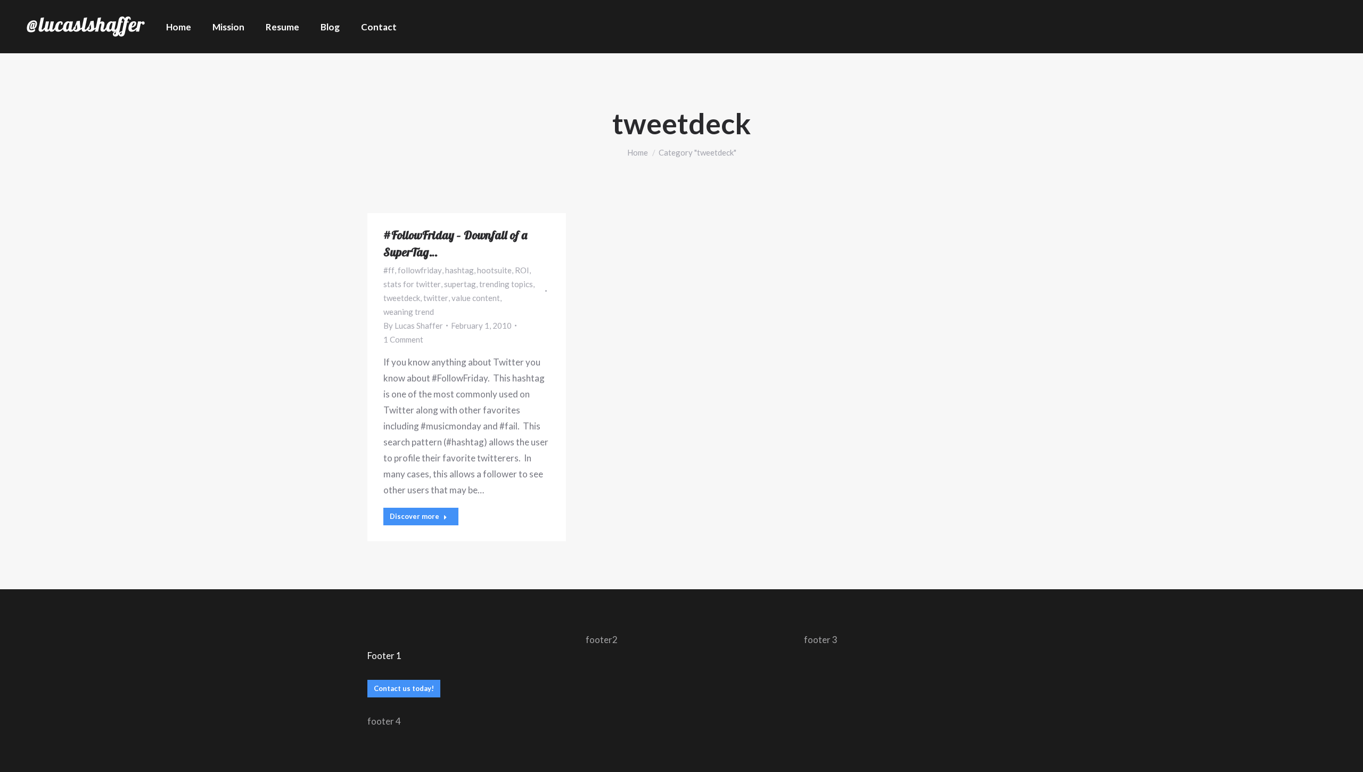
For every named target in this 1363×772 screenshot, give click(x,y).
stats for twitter (412, 284)
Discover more (414, 516)
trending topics (506, 284)
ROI (522, 270)
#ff (389, 270)
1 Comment (403, 339)
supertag (460, 284)
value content (475, 298)
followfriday (420, 270)
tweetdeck (401, 298)
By (413, 325)
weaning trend (408, 311)
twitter (435, 298)
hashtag (459, 270)
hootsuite (494, 270)
